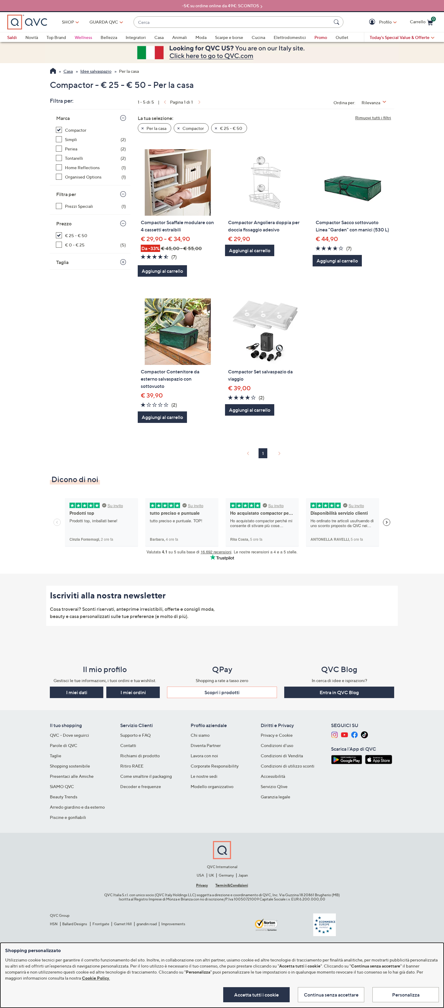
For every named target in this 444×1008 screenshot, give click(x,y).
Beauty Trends (63, 796)
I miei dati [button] (76, 692)
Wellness (83, 37)
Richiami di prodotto (140, 755)
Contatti (128, 745)
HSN (54, 924)
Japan (243, 875)
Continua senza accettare (331, 995)
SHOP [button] (68, 21)
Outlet (342, 37)
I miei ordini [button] (133, 692)
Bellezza (109, 37)
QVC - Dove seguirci (69, 735)
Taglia (62, 262)
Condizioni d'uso (277, 745)
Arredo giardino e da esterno (77, 807)
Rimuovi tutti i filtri (373, 117)
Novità (31, 37)
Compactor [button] (193, 128)
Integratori (136, 37)
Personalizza (406, 995)
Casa (159, 37)
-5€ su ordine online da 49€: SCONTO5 (220, 5)
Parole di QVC (63, 745)
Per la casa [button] (156, 128)
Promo (320, 37)
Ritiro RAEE (131, 765)
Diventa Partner (206, 745)
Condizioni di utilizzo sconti (287, 765)
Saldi (12, 37)
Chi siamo (200, 735)
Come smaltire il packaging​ (146, 776)
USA (200, 875)
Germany (226, 875)
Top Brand (56, 37)
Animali (179, 37)
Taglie (55, 755)
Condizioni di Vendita (282, 755)
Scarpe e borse (229, 37)
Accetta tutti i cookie (256, 995)
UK (211, 875)
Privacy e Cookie (277, 735)
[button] (372, 22)
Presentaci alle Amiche (72, 776)
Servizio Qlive (274, 786)
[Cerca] (337, 22)
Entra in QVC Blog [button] (339, 692)
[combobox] (232, 22)
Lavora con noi (204, 755)
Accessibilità (273, 776)
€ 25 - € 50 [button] (230, 128)
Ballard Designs (75, 924)
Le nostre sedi (204, 776)
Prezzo (64, 224)
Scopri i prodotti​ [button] (222, 692)
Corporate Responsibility (215, 765)
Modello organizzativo (212, 786)
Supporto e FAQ (135, 735)
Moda (201, 37)
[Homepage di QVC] (53, 71)
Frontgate (100, 924)
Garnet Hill (123, 924)
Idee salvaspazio (95, 71)
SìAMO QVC (62, 786)
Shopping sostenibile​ (70, 765)
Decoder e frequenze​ (140, 786)
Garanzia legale (275, 796)
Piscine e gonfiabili (68, 817)
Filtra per (66, 194)
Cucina (258, 37)
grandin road (147, 924)
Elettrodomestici (290, 37)
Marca (63, 118)
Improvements (173, 924)
